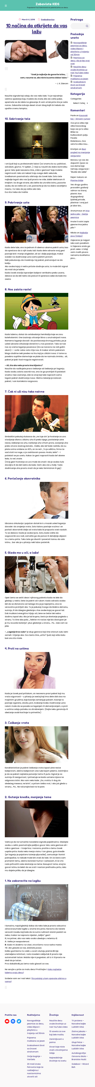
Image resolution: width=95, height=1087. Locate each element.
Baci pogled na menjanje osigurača (80, 152)
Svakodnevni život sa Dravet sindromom (78, 85)
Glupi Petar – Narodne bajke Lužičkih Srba (79, 1045)
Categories (76, 98)
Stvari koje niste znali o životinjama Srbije (58, 1049)
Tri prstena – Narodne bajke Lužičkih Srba (79, 1023)
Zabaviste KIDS (47, 4)
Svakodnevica (47, 19)
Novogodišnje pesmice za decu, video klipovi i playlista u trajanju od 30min (80, 48)
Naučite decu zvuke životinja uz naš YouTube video (80, 69)
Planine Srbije (77, 180)
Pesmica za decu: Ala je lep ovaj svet (80, 60)
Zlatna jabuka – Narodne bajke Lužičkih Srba (79, 1034)
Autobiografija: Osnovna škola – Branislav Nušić (80, 1056)
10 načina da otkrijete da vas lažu (36, 28)
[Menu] (6, 5)
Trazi (87, 26)
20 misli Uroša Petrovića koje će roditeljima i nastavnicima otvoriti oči (35, 1070)
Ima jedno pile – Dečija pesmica (80, 214)
